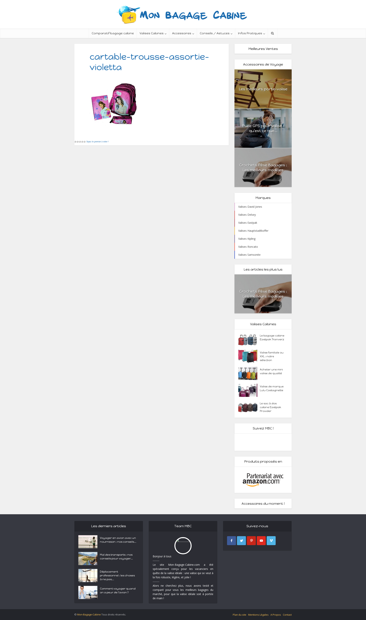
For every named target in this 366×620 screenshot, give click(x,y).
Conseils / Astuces (215, 33)
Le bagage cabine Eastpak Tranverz (272, 337)
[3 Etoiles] (80, 142)
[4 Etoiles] (82, 142)
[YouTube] (261, 540)
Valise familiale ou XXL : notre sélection (271, 356)
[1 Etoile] (75, 142)
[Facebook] (231, 540)
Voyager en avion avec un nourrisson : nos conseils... (118, 539)
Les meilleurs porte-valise (263, 89)
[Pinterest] (251, 540)
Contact (287, 614)
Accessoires (181, 33)
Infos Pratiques (250, 33)
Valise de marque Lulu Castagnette (272, 388)
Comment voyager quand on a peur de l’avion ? (118, 590)
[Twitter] (241, 540)
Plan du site (239, 614)
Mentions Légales (258, 614)
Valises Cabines (152, 33)
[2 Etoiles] (78, 142)
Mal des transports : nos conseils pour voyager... (116, 556)
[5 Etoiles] (84, 142)
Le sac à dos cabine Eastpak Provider (270, 407)
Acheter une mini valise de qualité (271, 371)
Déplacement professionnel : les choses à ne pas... (117, 575)
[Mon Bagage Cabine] (183, 14)
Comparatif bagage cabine (113, 33)
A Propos (275, 614)
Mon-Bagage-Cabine (89, 614)
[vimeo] (271, 540)
